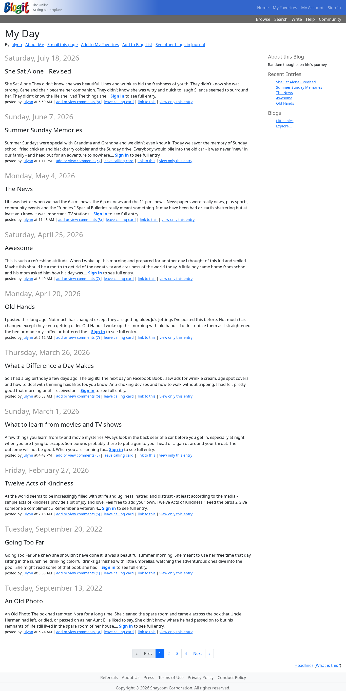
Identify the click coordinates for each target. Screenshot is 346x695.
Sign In (334, 7)
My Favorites (285, 7)
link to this (147, 101)
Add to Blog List (137, 44)
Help (310, 19)
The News (284, 92)
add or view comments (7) (78, 278)
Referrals (109, 677)
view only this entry (176, 101)
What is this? (328, 665)
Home (263, 7)
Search (280, 19)
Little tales (285, 120)
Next (197, 653)
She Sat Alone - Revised (296, 82)
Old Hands (285, 103)
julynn (16, 44)
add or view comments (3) (80, 219)
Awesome (284, 98)
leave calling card (119, 101)
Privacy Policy (201, 677)
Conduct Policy (232, 677)
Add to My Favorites (100, 44)
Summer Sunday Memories (299, 87)
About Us (131, 677)
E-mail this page (62, 44)
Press (149, 677)
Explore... (284, 126)
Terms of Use (171, 677)
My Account (312, 7)
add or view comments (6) (78, 160)
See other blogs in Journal (180, 44)
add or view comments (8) (78, 101)
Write (297, 19)
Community (330, 19)
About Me (34, 44)
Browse (263, 19)
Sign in (117, 96)
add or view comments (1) (78, 573)
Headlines (304, 665)
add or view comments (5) (78, 455)
